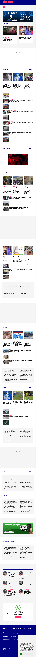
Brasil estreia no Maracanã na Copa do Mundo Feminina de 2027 (28, 403)
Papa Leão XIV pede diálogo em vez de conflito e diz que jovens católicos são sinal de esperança (26, 286)
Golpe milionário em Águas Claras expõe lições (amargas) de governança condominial (8, 585)
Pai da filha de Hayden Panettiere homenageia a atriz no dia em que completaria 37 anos (26, 552)
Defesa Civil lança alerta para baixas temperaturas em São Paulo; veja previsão (26, 290)
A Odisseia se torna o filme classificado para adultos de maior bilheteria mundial (26, 548)
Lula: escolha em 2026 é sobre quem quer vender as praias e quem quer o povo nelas (26, 502)
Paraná (25, 632)
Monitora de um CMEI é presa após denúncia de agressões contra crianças (7, 190)
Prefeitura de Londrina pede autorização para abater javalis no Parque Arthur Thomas (7, 87)
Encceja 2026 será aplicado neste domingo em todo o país (20, 276)
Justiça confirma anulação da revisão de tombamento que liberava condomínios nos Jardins (10, 294)
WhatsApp (11, 648)
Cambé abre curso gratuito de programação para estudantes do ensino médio (17, 190)
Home (14, 631)
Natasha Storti (11, 571)
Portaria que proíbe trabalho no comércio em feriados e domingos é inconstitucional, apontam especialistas (25, 575)
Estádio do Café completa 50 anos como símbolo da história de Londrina (17, 404)
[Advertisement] (18, 59)
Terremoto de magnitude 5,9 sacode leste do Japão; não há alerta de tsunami (9, 371)
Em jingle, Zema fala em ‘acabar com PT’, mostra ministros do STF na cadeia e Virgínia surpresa (10, 506)
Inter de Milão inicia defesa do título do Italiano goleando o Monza (10, 431)
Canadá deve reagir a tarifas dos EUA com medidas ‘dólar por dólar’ (26, 379)
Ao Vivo (14, 636)
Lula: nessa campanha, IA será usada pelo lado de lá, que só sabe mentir (26, 506)
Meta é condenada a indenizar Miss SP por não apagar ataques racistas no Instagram (10, 290)
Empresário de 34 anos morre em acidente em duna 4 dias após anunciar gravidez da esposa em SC (10, 286)
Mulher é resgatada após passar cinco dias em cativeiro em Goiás (25, 38)
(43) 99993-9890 (8, 642)
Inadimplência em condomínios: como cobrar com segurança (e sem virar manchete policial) (9, 593)
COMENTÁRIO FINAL (6, 37)
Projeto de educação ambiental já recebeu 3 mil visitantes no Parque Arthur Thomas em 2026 (28, 88)
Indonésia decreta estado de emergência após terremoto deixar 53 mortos (28, 344)
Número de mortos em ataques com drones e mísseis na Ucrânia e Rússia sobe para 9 (10, 379)
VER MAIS (30, 69)
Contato (14, 634)
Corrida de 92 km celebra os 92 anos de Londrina (18, 416)
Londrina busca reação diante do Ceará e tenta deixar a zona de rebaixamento (17, 86)
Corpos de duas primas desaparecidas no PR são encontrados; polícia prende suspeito (24, 294)
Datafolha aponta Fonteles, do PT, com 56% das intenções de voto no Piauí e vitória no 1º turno (10, 502)
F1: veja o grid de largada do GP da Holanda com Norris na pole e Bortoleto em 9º (26, 440)
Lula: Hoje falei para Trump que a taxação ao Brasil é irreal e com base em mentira (25, 483)
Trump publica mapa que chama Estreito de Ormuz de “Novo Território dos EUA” (17, 343)
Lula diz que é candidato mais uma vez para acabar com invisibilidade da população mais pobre (26, 510)
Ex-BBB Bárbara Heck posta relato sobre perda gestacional (10, 556)
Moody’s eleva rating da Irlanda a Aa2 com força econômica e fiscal (26, 487)
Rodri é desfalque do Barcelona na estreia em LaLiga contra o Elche (11, 435)
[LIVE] (18, 159)
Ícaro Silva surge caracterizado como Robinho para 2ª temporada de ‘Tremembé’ (10, 552)
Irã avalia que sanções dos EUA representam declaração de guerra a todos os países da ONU (26, 371)
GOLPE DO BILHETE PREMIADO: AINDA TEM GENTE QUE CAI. (9, 40)
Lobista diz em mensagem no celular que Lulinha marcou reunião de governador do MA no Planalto (10, 510)
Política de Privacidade (16, 637)
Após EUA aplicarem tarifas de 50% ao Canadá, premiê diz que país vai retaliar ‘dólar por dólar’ (10, 479)
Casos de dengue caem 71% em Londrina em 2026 (19, 116)
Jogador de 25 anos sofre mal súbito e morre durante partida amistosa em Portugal (25, 431)
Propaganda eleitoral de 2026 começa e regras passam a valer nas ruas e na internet (17, 259)
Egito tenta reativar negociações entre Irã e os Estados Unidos (10, 375)
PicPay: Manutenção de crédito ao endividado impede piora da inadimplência (26, 479)
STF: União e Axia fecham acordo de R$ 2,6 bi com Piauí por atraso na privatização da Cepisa (10, 487)
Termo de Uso (15, 639)
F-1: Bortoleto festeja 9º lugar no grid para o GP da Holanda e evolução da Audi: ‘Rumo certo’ (25, 435)
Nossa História (15, 633)
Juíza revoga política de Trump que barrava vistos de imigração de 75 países (26, 375)
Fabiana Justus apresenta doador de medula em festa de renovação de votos (10, 548)
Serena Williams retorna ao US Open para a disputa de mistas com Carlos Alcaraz (10, 440)
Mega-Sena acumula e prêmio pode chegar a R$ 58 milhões (28, 258)
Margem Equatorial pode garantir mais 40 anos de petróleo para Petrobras (10, 483)
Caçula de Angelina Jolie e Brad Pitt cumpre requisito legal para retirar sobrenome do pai (26, 557)
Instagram (17, 648)
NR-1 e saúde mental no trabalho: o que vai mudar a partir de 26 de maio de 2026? (11, 574)
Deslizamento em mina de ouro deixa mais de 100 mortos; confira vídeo (7, 344)
